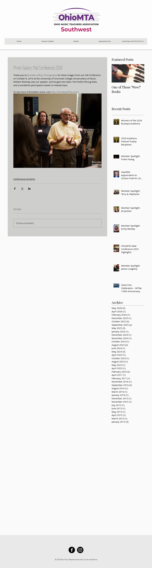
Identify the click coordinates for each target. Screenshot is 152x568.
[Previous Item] (116, 73)
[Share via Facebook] (14, 188)
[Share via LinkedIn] (29, 188)
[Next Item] (139, 73)
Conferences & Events (24, 179)
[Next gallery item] (98, 131)
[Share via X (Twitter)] (22, 188)
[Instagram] (80, 550)
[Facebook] (72, 550)
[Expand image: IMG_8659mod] (57, 131)
